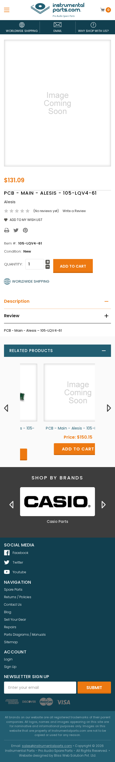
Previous (6, 408)
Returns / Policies (17, 597)
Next (109, 408)
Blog (7, 612)
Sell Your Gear (15, 619)
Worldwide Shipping (22, 31)
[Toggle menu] (6, 10)
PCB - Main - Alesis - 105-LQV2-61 (58, 428)
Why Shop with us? (93, 31)
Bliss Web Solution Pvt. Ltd (74, 755)
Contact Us (13, 604)
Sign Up (10, 666)
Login (8, 659)
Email (57, 31)
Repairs (10, 627)
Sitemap (11, 642)
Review (12, 316)
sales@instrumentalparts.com (47, 745)
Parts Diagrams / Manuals (25, 634)
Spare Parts (13, 589)
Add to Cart (58, 449)
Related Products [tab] (31, 350)
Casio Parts (57, 521)
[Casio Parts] (57, 501)
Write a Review (74, 211)
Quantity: (13, 264)
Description (16, 301)
